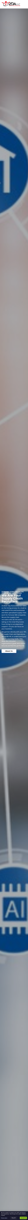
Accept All (23, 1217)
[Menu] (24, 4)
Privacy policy (4, 1217)
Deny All (13, 1217)
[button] (9, 651)
